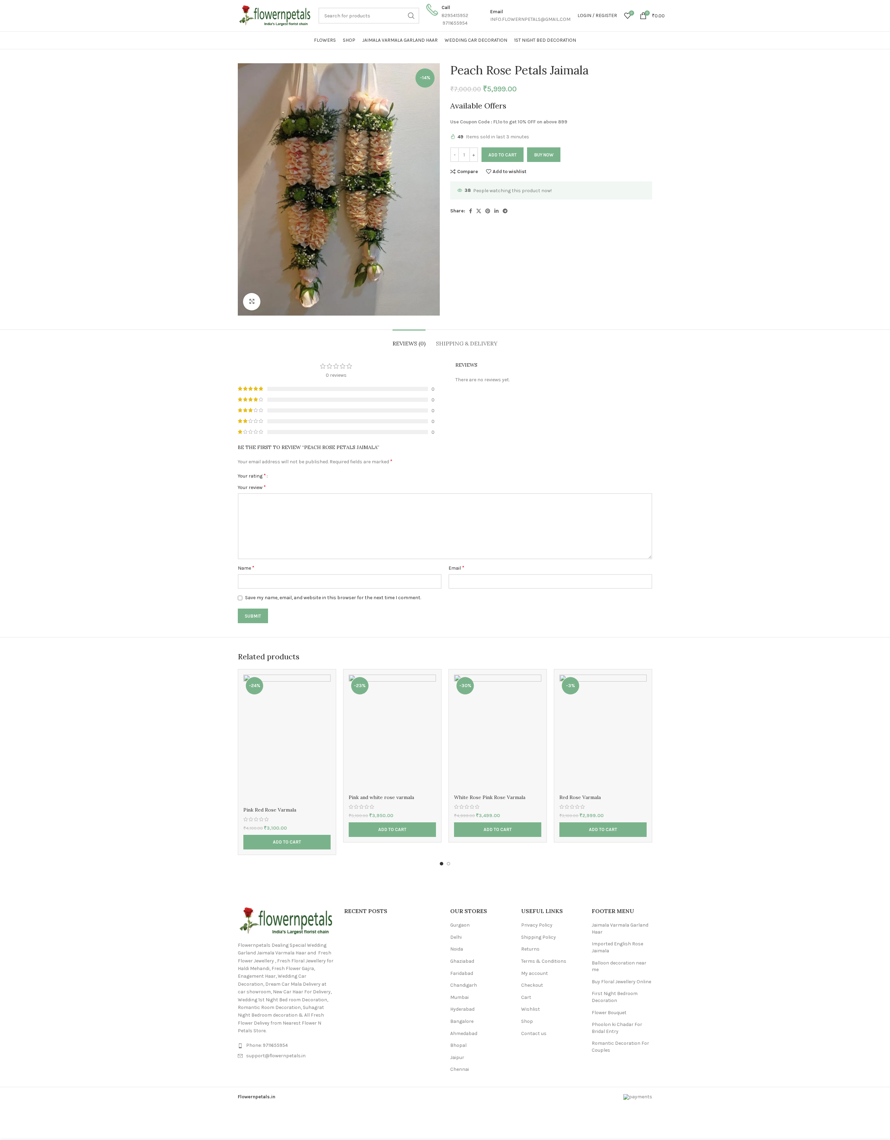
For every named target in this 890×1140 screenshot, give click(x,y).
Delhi (456, 937)
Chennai (459, 1069)
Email (456, 567)
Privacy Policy (536, 925)
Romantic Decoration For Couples (620, 1046)
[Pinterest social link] (487, 210)
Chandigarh (463, 985)
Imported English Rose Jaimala (617, 947)
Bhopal (458, 1045)
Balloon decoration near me (619, 966)
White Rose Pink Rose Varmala (489, 797)
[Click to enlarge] (251, 301)
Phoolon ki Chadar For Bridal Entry (617, 1027)
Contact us (534, 1033)
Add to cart (502, 154)
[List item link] (286, 1045)
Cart (526, 997)
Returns (530, 949)
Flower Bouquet (609, 1013)
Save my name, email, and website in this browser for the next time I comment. (333, 598)
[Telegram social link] (505, 210)
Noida (456, 949)
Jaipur (457, 1057)
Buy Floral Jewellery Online (621, 982)
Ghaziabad (462, 961)
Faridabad (461, 973)
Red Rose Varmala (580, 797)
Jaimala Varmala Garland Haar (620, 928)
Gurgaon (460, 925)
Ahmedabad (463, 1033)
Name (246, 567)
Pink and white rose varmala (381, 797)
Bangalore (462, 1021)
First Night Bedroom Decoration (615, 997)
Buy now (543, 154)
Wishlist (530, 1009)
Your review (252, 487)
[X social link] (478, 210)
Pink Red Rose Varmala (269, 810)
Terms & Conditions (543, 961)
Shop (527, 1021)
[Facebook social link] (470, 210)
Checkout (532, 985)
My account (534, 973)
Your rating (252, 476)
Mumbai (459, 997)
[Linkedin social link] (496, 210)
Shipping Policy (538, 937)
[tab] (409, 340)
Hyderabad (462, 1009)
